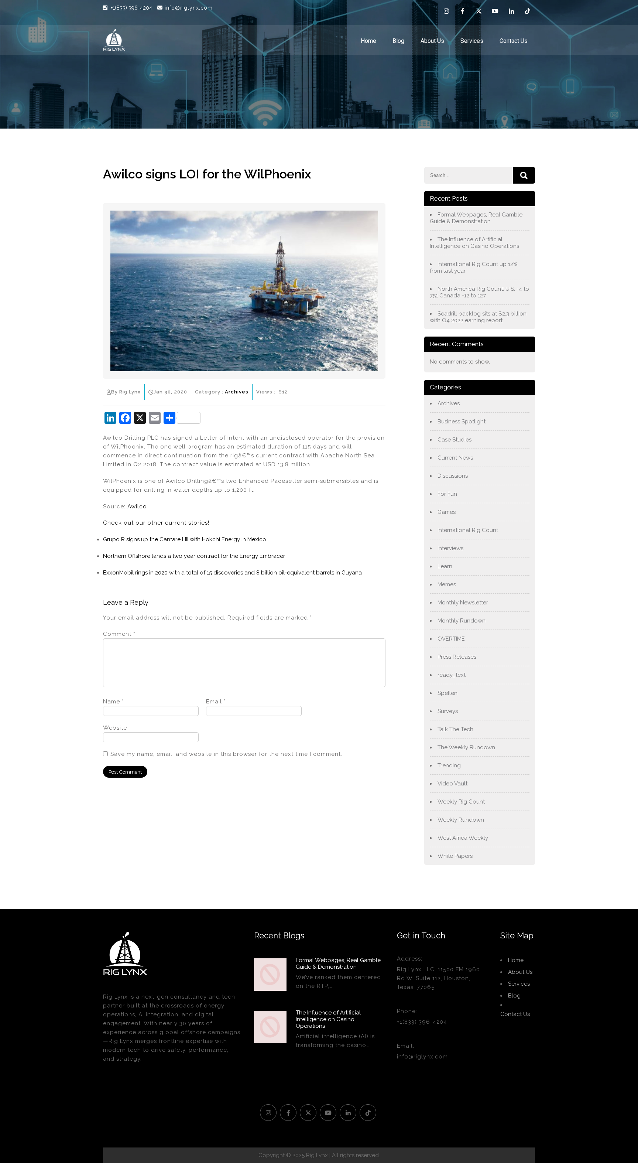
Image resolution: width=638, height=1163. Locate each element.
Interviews (450, 548)
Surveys (448, 711)
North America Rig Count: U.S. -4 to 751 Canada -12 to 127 (479, 292)
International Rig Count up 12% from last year (474, 267)
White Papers (455, 856)
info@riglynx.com (189, 8)
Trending (449, 765)
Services (471, 40)
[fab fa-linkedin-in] (511, 12)
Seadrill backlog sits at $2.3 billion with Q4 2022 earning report (478, 317)
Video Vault (452, 783)
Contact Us (514, 40)
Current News (455, 457)
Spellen (447, 693)
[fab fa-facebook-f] (462, 12)
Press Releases (457, 657)
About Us (432, 40)
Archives (236, 392)
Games (447, 512)
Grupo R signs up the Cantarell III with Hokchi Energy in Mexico (184, 539)
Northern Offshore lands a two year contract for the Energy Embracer (194, 556)
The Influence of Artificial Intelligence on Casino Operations (474, 242)
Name (113, 701)
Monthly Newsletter (463, 602)
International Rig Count (468, 530)
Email (216, 701)
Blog (398, 40)
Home (368, 40)
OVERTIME (451, 638)
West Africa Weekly (463, 838)
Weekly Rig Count (461, 801)
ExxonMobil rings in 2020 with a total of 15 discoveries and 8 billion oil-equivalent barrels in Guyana (232, 572)
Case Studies (454, 439)
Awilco (137, 506)
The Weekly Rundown (466, 747)
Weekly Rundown (461, 819)
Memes (447, 584)
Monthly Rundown (462, 620)
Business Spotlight (462, 421)
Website (115, 727)
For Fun (447, 494)
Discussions (453, 476)
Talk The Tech (455, 729)
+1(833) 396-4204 (132, 8)
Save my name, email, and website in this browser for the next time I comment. (226, 754)
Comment (119, 634)
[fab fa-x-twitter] (478, 12)
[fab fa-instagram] (446, 12)
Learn (445, 566)
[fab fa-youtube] (495, 12)
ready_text (452, 675)
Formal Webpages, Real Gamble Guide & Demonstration (476, 218)
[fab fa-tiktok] (527, 12)
